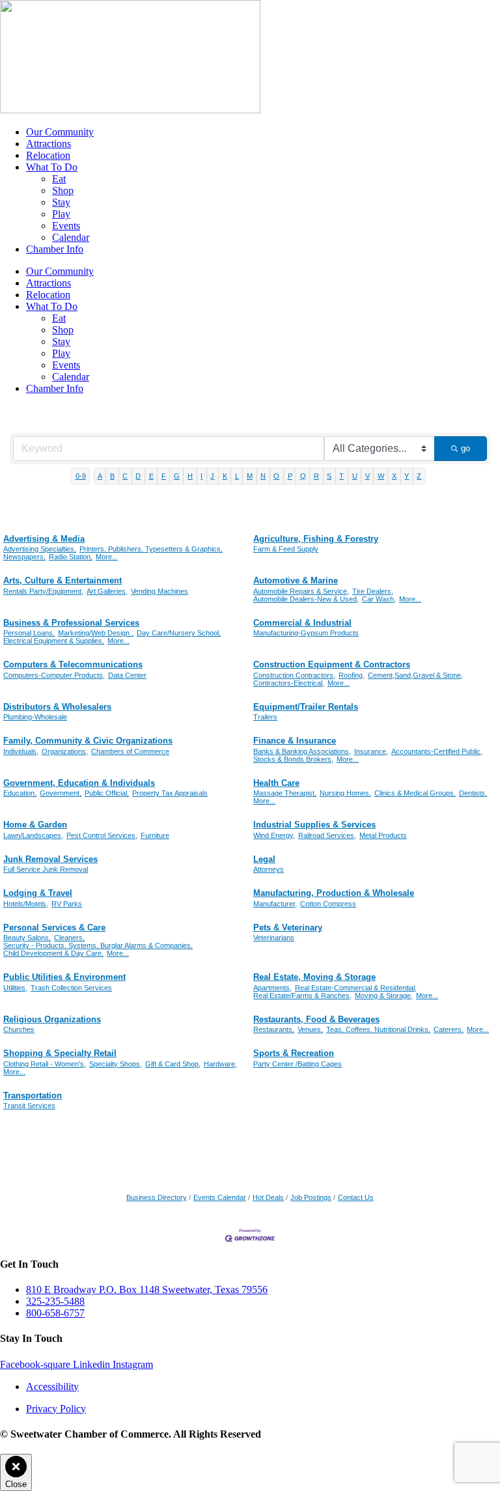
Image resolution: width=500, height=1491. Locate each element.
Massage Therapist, (284, 793)
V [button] (367, 476)
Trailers (265, 717)
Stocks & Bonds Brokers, (293, 759)
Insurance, (371, 751)
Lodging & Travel (37, 893)
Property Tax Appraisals (170, 793)
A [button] (100, 476)
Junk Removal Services (50, 859)
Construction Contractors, (294, 675)
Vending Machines (159, 591)
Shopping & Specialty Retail (60, 1053)
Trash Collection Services (71, 988)
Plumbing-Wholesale (35, 717)
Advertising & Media (44, 539)
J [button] (212, 476)
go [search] (465, 448)
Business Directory (156, 1197)
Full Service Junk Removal (45, 869)
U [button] (354, 476)
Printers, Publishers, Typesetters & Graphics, (151, 549)
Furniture (155, 835)
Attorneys (268, 869)
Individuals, (20, 751)
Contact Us (356, 1197)
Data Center (127, 675)
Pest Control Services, (101, 835)
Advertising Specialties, (39, 549)
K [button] (225, 476)
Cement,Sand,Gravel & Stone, (415, 675)
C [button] (125, 476)
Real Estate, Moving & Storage (314, 977)
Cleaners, (69, 937)
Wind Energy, (274, 835)
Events (66, 225)
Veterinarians (273, 937)
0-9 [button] (81, 476)
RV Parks (66, 904)
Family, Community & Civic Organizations (88, 741)
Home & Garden (35, 824)
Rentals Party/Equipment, (43, 591)
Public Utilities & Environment (64, 977)
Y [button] (406, 476)
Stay (61, 202)
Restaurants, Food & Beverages (316, 1019)
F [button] (163, 476)
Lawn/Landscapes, (33, 835)
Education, (19, 793)
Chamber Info (54, 249)
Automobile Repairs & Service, (301, 591)
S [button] (329, 476)
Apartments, (272, 988)
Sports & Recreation (293, 1053)
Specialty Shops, (115, 1064)
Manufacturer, (275, 904)
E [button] (151, 476)
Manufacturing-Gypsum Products (306, 633)
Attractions (48, 143)
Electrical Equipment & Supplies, (53, 641)
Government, (60, 793)
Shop (63, 190)
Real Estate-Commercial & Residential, (356, 988)
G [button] (177, 476)
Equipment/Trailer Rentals (305, 707)
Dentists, (473, 793)
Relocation (48, 155)
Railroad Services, (327, 835)
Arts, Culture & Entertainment (62, 580)
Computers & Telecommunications (73, 664)
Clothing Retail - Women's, (44, 1064)
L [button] (237, 476)
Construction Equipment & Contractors (331, 664)
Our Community (60, 131)
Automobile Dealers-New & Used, (306, 599)
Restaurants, (273, 1029)
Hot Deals (268, 1197)
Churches (19, 1029)
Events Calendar (219, 1197)
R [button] (316, 476)
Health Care (276, 783)
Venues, (310, 1029)
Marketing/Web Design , (95, 633)
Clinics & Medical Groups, (415, 793)
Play (61, 213)
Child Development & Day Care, (53, 953)
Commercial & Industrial (302, 623)
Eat (59, 178)
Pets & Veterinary (287, 927)
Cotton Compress (328, 904)
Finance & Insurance (294, 741)
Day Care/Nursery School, (179, 633)
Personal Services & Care (54, 927)
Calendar (70, 237)
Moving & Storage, (384, 995)
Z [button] (419, 476)
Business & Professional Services (71, 623)
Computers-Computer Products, (54, 675)
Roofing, (352, 675)
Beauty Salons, (27, 937)
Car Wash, (379, 599)
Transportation (32, 1095)
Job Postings (310, 1197)
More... (107, 557)
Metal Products (383, 835)
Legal (264, 859)
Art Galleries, (107, 591)
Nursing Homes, (345, 793)
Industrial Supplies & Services (314, 824)
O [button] (276, 476)
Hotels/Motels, (25, 904)
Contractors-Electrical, (288, 683)
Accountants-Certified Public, (436, 751)
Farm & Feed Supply (285, 549)
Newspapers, (24, 557)
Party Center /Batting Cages (297, 1064)
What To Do (51, 167)
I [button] (201, 476)
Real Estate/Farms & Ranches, (302, 995)
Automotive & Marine (295, 580)
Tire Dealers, (372, 591)
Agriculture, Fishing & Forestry (315, 539)
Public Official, (107, 793)
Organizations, (65, 751)
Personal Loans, (29, 633)
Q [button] (303, 476)
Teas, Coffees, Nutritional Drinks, (378, 1029)
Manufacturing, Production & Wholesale (333, 893)
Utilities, (15, 988)
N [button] (263, 476)
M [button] (250, 476)
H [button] (190, 476)
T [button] (341, 476)
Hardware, (220, 1064)
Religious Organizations (52, 1019)
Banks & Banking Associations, (302, 751)
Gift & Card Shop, (173, 1064)
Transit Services (29, 1105)
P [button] (290, 476)
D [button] (138, 476)
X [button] (394, 476)
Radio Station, (70, 557)
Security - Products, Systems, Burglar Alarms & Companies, (98, 945)
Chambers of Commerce (130, 751)
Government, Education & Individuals (79, 783)
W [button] (381, 476)
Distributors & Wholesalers (57, 707)
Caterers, (449, 1029)
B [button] (112, 476)
